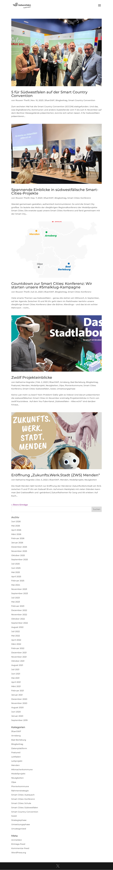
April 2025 (16, 576)
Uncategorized (18, 828)
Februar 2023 (17, 606)
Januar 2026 (17, 542)
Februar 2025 (17, 580)
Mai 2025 (15, 572)
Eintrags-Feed (18, 844)
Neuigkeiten (52, 385)
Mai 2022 (15, 635)
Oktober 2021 (17, 661)
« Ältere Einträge (19, 504)
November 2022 (19, 614)
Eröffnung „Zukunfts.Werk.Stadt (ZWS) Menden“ (55, 475)
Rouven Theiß (22, 100)
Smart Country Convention (81, 100)
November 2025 (19, 551)
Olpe (61, 385)
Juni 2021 (15, 673)
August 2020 (17, 707)
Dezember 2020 (19, 699)
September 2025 (19, 559)
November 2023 (19, 589)
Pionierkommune (74, 385)
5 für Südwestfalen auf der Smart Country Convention (49, 94)
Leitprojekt (16, 761)
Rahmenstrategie (20, 790)
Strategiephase (18, 820)
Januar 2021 (17, 695)
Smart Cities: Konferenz (79, 198)
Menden (25, 385)
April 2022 (16, 640)
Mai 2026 (15, 525)
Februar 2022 (17, 648)
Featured (15, 385)
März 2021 (16, 686)
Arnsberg (64, 382)
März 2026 (16, 534)
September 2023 (19, 593)
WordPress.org (18, 852)
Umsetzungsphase (66, 389)
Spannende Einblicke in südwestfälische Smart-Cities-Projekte (54, 191)
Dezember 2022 (19, 610)
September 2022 (19, 623)
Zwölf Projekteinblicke (31, 377)
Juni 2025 (16, 568)
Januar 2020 (17, 716)
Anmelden (16, 840)
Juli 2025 (15, 564)
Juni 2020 (16, 711)
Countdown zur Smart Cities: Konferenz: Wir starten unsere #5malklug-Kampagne (51, 285)
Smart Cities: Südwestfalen (36, 389)
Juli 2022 (15, 631)
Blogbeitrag (61, 100)
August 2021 (17, 665)
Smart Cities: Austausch (23, 795)
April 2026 (16, 530)
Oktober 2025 (18, 555)
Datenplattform (19, 748)
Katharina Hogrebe (25, 382)
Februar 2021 (17, 690)
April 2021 (16, 682)
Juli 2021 (15, 669)
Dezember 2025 (19, 547)
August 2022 (17, 627)
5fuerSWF (50, 100)
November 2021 (19, 657)
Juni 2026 (16, 521)
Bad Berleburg (77, 382)
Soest (53, 389)
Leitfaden (16, 757)
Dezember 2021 (19, 652)
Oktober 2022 (18, 619)
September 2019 (19, 720)
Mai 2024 (15, 585)
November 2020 (19, 703)
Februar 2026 (17, 538)
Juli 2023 (15, 597)
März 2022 (16, 644)
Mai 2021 (15, 678)
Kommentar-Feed (20, 848)
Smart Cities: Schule (21, 803)
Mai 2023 (15, 602)
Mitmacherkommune (22, 769)
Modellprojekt (38, 385)
